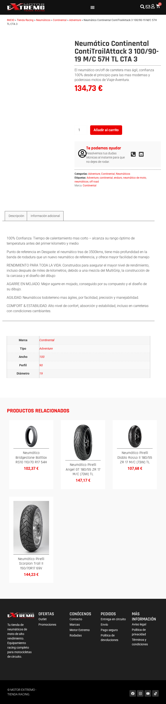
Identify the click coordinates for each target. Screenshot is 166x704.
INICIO (10, 20)
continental (106, 177)
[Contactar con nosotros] (148, 7)
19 (41, 373)
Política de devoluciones (109, 638)
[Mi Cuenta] (153, 6)
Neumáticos (43, 20)
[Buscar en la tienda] (142, 7)
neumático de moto (134, 177)
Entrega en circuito (113, 619)
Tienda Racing (25, 20)
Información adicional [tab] (45, 216)
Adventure (75, 20)
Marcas (75, 624)
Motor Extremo (80, 630)
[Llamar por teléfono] (134, 154)
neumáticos (81, 181)
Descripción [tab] (16, 216)
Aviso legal (139, 624)
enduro (118, 177)
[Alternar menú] (92, 7)
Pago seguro (109, 630)
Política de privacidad (139, 632)
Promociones (47, 624)
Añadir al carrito (106, 130)
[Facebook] (132, 693)
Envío (104, 624)
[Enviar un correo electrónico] (142, 154)
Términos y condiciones (140, 642)
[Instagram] (140, 693)
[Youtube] (148, 693)
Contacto (76, 619)
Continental (60, 20)
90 (41, 365)
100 (42, 357)
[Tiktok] (155, 693)
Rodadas (76, 635)
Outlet (42, 619)
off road (94, 181)
